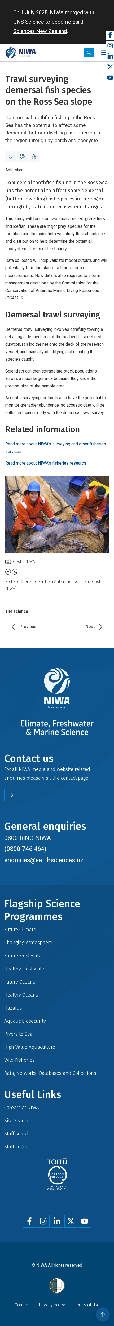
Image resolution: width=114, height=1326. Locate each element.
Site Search (16, 1120)
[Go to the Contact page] (10, 795)
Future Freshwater (23, 955)
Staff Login (15, 1146)
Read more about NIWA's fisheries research (45, 463)
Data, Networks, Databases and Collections (50, 1073)
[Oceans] (34, 156)
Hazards (13, 1008)
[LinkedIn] (110, 56)
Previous (27, 626)
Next (90, 626)
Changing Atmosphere (28, 942)
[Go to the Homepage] (20, 53)
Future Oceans (19, 982)
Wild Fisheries (19, 1060)
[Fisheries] (22, 156)
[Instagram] (110, 46)
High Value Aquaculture (29, 1047)
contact (69, 778)
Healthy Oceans (21, 995)
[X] (110, 67)
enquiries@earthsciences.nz (44, 860)
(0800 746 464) (25, 849)
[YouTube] (110, 77)
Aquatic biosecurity (25, 1021)
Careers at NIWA (21, 1107)
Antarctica (14, 169)
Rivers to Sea (18, 1034)
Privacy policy (52, 1304)
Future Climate (20, 929)
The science (16, 611)
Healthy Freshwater (25, 969)
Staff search (17, 1133)
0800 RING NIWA (27, 838)
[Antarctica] (10, 156)
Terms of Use (86, 1304)
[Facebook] (110, 35)
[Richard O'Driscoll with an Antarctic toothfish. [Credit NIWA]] (57, 514)
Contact (22, 1304)
